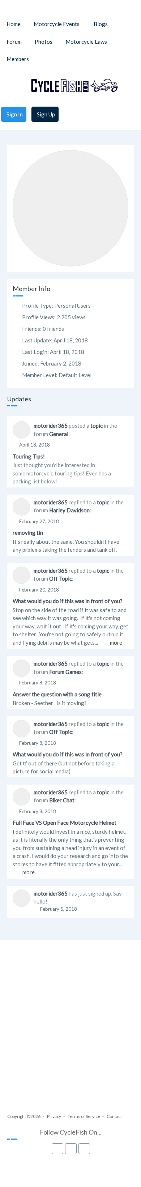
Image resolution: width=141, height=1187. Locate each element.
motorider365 (51, 425)
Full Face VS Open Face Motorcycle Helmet (64, 822)
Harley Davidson (69, 510)
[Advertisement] (70, 1033)
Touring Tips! (29, 456)
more (116, 642)
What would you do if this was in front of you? (68, 601)
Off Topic (60, 578)
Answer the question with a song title (57, 694)
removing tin (28, 532)
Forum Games (65, 672)
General (58, 434)
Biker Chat (61, 800)
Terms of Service (84, 1116)
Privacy (54, 1116)
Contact (114, 1116)
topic (96, 425)
